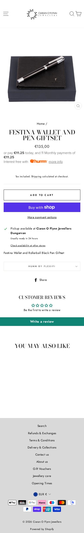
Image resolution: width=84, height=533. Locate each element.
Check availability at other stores (28, 245)
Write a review (42, 321)
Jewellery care (42, 476)
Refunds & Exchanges (42, 433)
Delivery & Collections (42, 447)
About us (42, 461)
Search (42, 426)
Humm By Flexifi (42, 266)
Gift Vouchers (42, 469)
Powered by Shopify (42, 529)
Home (41, 123)
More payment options (42, 217)
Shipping (36, 176)
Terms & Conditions (41, 440)
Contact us (42, 454)
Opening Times (42, 483)
